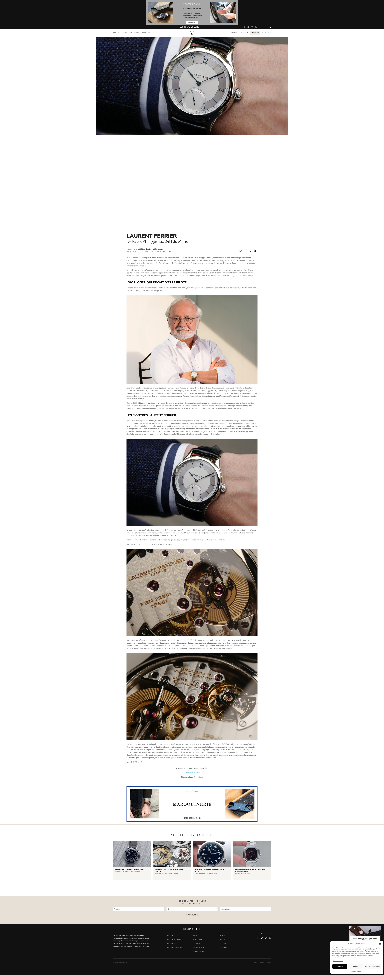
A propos (255, 962)
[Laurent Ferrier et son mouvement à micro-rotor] (192, 592)
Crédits (262, 962)
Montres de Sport (156, 252)
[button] (380, 944)
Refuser (355, 966)
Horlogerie (130, 252)
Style (125, 33)
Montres (116, 33)
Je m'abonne (192, 915)
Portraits (145, 36)
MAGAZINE (255, 33)
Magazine (223, 948)
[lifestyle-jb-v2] (192, 12)
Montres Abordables (174, 948)
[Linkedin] (250, 250)
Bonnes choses (199, 952)
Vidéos (222, 936)
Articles (234, 33)
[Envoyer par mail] (255, 250)
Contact (269, 962)
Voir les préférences (372, 966)
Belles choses (198, 948)
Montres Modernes (120, 36)
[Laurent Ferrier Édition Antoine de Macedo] (192, 482)
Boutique (265, 33)
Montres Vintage (172, 944)
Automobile (134, 33)
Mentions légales (356, 971)
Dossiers (223, 944)
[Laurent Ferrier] (192, 339)
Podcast (223, 940)
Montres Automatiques (142, 252)
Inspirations (146, 33)
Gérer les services (338, 961)
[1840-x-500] (192, 821)
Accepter (339, 966)
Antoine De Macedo (192, 773)
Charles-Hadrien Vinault (154, 249)
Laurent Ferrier (247, 276)
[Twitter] (240, 250)
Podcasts (244, 33)
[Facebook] (245, 250)
